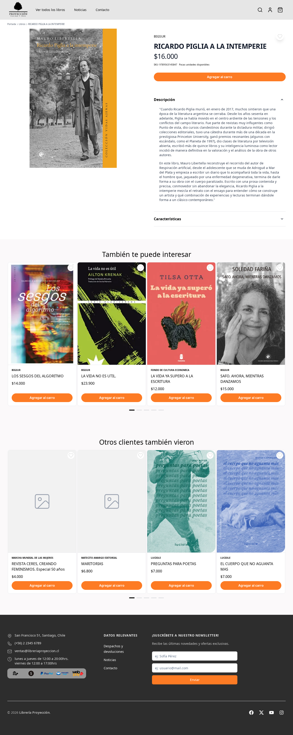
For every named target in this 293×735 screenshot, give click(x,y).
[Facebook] (251, 712)
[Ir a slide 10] (139, 597)
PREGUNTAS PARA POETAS (173, 563)
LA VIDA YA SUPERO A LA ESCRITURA (172, 378)
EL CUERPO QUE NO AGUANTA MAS (246, 566)
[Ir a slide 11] (146, 597)
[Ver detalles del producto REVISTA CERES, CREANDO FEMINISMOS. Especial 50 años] (42, 501)
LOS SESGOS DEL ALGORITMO (38, 375)
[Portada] (18, 10)
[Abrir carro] (280, 10)
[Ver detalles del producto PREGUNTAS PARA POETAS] (181, 501)
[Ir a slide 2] (139, 410)
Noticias (80, 10)
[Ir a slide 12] (154, 597)
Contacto (102, 10)
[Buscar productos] (260, 10)
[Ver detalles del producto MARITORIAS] (112, 501)
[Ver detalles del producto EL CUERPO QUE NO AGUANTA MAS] (251, 501)
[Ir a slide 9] (132, 597)
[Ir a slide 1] (132, 410)
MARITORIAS (92, 563)
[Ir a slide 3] (146, 410)
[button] (280, 36)
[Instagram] (281, 712)
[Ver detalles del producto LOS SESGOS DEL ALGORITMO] (42, 313)
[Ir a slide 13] (161, 597)
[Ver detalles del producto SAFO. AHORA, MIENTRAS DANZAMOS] (251, 313)
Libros (22, 24)
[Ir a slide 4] (154, 410)
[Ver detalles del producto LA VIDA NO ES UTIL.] (112, 313)
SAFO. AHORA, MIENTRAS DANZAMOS (242, 378)
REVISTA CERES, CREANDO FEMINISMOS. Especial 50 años (38, 566)
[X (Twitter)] (261, 712)
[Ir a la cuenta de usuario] (270, 10)
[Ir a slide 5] (161, 410)
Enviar (195, 680)
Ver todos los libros (50, 10)
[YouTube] (271, 712)
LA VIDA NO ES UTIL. (98, 375)
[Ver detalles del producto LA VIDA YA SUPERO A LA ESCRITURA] (181, 313)
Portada (11, 24)
